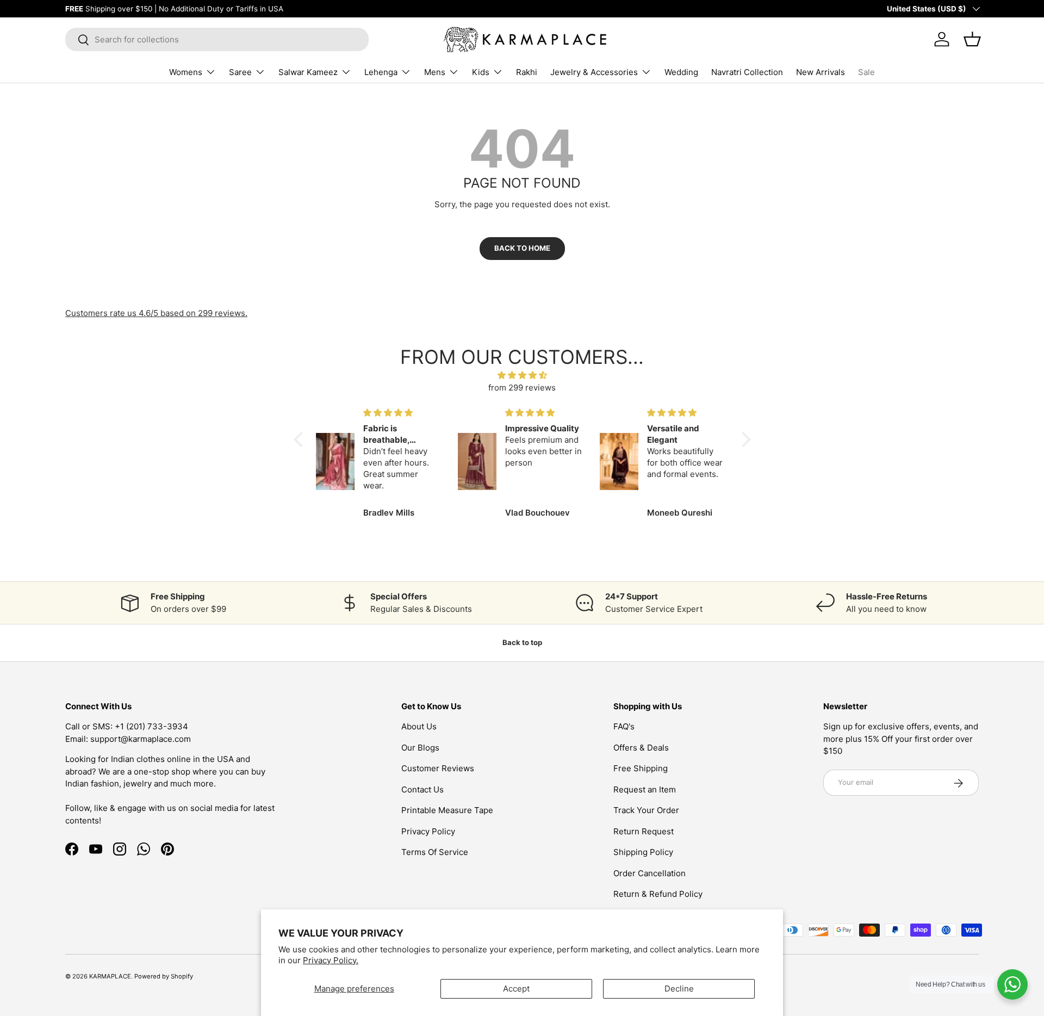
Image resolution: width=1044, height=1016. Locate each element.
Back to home (522, 248)
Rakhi (526, 72)
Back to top (522, 642)
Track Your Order (646, 811)
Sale (866, 72)
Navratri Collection (747, 72)
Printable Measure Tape (447, 811)
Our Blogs (420, 747)
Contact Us (422, 789)
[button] (300, 439)
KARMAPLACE (110, 976)
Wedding (681, 72)
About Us (419, 727)
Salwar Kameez (308, 72)
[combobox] (217, 39)
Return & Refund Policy (658, 894)
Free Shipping (640, 769)
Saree (240, 72)
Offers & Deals (641, 747)
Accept (516, 988)
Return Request (643, 831)
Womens (185, 72)
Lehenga (380, 72)
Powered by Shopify (163, 976)
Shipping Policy (643, 852)
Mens (434, 72)
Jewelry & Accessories (594, 72)
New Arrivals (820, 72)
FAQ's (624, 727)
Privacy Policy (428, 831)
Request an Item (644, 789)
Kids (480, 72)
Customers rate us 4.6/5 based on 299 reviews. (156, 313)
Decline (679, 988)
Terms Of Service (434, 852)
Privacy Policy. (330, 960)
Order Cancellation (649, 873)
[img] (522, 375)
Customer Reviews (437, 769)
